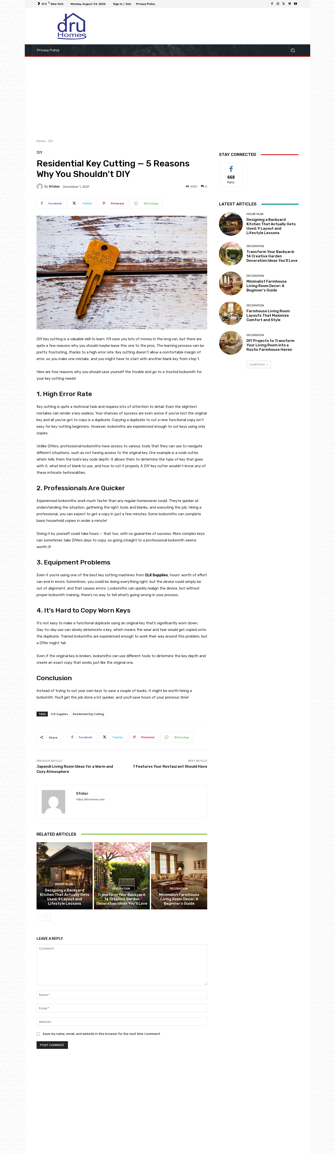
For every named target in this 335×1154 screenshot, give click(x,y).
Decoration (121, 888)
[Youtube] (295, 4)
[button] (292, 50)
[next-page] (47, 917)
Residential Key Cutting (88, 714)
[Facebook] (272, 4)
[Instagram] (278, 4)
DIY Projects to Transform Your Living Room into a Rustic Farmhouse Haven (270, 345)
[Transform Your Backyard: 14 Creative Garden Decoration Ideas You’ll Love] (122, 875)
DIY (50, 141)
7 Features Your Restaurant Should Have (170, 766)
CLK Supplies (59, 714)
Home (41, 141)
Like (231, 166)
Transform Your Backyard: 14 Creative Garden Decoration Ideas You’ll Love (121, 899)
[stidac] (40, 186)
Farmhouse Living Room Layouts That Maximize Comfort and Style (268, 315)
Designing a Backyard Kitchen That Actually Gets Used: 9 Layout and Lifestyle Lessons (64, 897)
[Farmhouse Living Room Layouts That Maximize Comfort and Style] (231, 313)
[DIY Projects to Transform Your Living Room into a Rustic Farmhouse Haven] (231, 343)
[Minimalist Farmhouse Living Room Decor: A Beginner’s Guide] (179, 875)
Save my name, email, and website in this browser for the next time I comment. (102, 1034)
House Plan (64, 884)
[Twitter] (284, 4)
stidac (54, 186)
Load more (257, 364)
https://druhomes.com (90, 799)
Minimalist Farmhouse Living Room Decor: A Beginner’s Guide (179, 899)
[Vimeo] (290, 4)
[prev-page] (40, 917)
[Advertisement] (167, 96)
